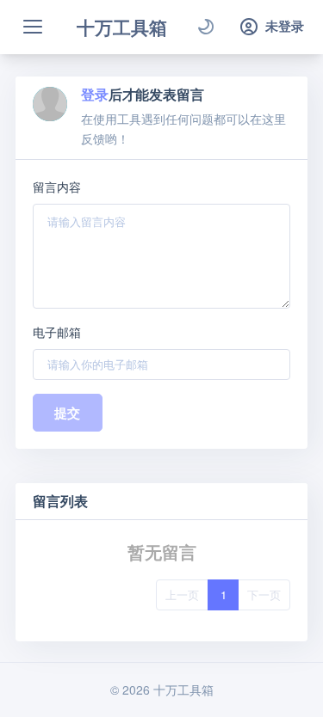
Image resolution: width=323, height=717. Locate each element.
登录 (95, 94)
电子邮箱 (57, 331)
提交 (67, 412)
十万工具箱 (122, 27)
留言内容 (57, 186)
